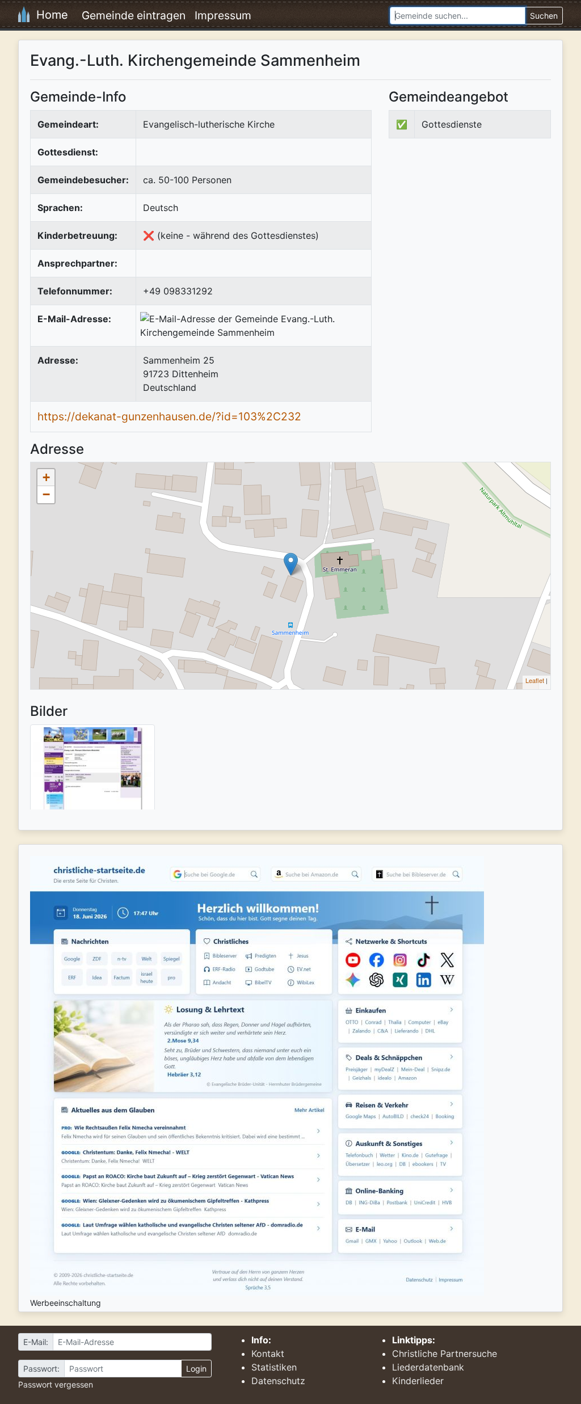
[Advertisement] (484, 240)
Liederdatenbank (428, 1367)
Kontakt (267, 1353)
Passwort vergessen (55, 1384)
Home (49, 15)
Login (196, 1368)
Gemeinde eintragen (134, 15)
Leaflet (534, 680)
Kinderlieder (418, 1380)
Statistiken (274, 1367)
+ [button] (46, 477)
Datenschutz (278, 1380)
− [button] (46, 494)
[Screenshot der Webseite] (92, 771)
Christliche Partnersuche (444, 1353)
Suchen (544, 15)
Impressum (223, 15)
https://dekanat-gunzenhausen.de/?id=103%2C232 (169, 416)
